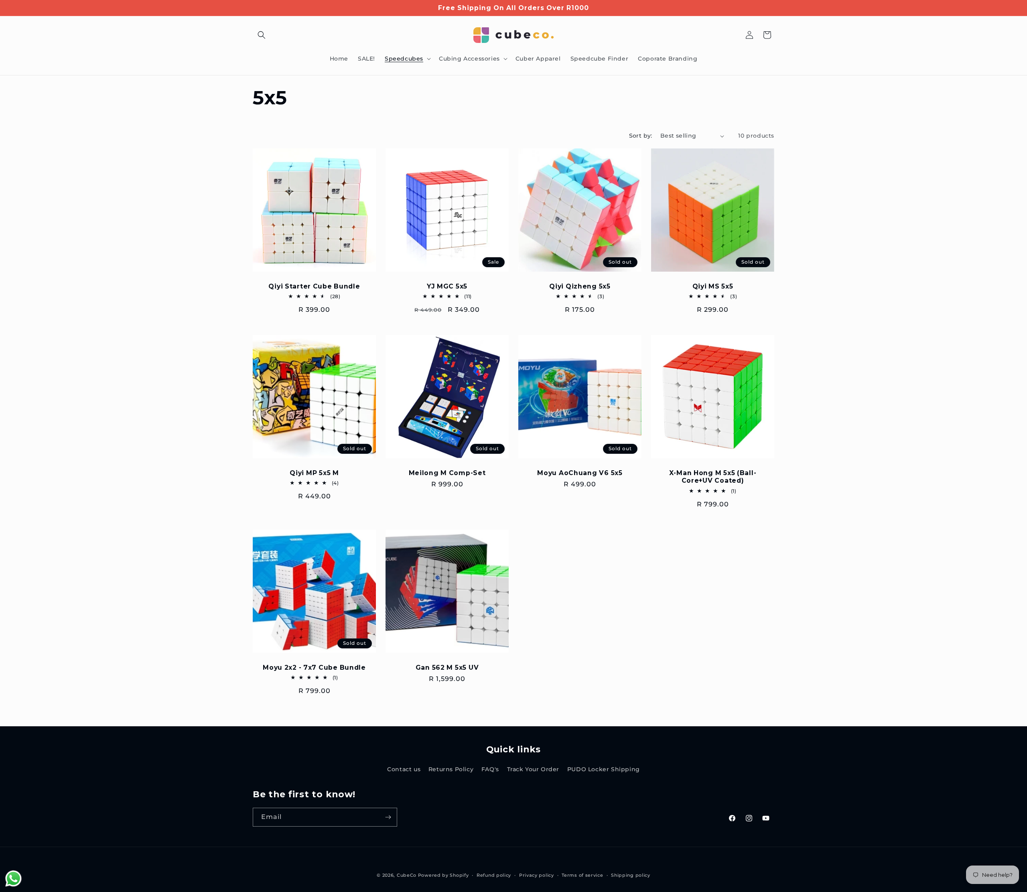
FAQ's (490, 769)
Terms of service (582, 875)
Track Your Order (533, 769)
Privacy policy (536, 875)
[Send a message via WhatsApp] (13, 878)
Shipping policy (630, 875)
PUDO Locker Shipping (603, 769)
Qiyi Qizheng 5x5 (580, 286)
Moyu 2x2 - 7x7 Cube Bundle (314, 667)
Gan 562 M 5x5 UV (447, 667)
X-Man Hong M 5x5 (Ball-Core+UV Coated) (713, 476)
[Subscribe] (388, 817)
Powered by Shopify (443, 875)
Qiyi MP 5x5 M (314, 473)
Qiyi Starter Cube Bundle (314, 286)
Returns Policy (450, 769)
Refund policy (494, 875)
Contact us (403, 769)
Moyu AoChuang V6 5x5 (579, 473)
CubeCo (406, 875)
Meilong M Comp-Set (447, 473)
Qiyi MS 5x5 (712, 286)
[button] (261, 35)
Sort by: (640, 135)
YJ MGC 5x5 (447, 286)
